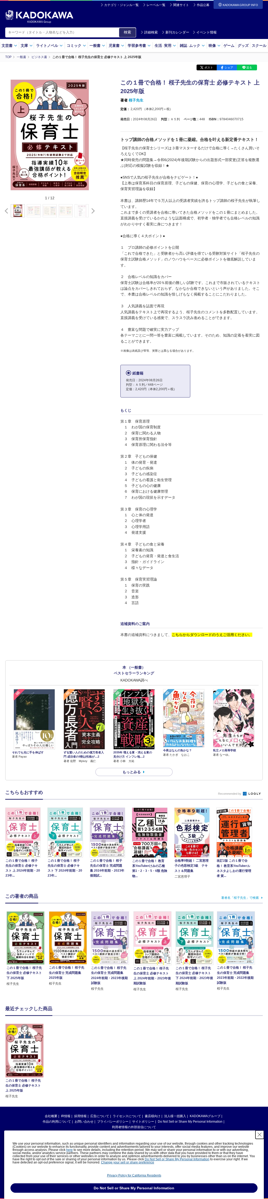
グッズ (243, 45)
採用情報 (80, 1116)
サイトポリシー (143, 1121)
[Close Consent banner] (259, 1134)
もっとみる (131, 772)
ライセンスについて (127, 1116)
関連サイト (181, 5)
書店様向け (152, 1116)
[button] (92, 211)
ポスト (208, 67)
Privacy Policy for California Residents (134, 1175)
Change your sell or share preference (127, 1162)
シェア (229, 67)
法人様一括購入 (175, 1116)
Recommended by (230, 793)
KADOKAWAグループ (205, 1116)
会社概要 (51, 1116)
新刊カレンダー (177, 32)
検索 (127, 32)
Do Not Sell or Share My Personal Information (190, 1121)
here (69, 1149)
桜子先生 (136, 100)
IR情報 (65, 1116)
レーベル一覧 (156, 5)
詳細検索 (151, 32)
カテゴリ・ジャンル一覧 (121, 5)
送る (249, 67)
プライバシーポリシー (113, 1121)
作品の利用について (57, 1121)
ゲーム (229, 45)
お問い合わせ (84, 1121)
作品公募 (203, 5)
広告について (99, 1116)
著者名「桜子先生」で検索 (240, 898)
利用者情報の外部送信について (134, 1127)
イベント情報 (206, 32)
